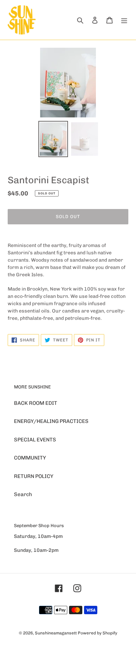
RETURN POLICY (33, 476)
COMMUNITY (30, 458)
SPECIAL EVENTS (35, 440)
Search (23, 494)
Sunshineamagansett (56, 633)
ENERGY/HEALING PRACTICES (51, 421)
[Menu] (124, 20)
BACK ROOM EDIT (35, 403)
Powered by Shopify (97, 633)
